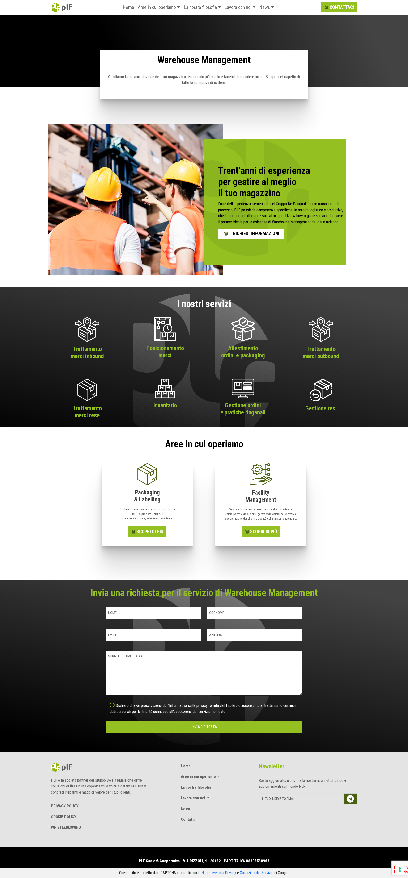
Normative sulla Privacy (218, 872)
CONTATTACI (342, 7)
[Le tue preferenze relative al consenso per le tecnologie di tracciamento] (399, 869)
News (264, 7)
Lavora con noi (238, 7)
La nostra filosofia (200, 7)
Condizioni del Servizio (256, 872)
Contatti (188, 819)
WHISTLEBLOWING (66, 827)
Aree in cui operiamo (157, 7)
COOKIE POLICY (63, 816)
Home (128, 7)
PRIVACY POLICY (65, 805)
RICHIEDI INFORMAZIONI (256, 233)
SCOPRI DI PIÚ (149, 531)
